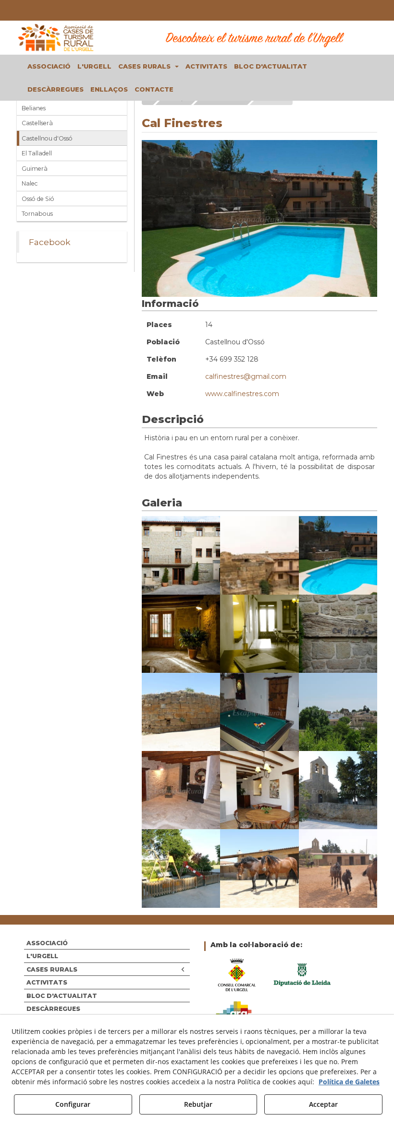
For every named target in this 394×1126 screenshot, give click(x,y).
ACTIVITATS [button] (46, 982)
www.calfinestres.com (242, 393)
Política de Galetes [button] (349, 1081)
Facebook (50, 242)
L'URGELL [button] (42, 956)
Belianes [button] (34, 108)
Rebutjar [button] (198, 1104)
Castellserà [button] (37, 123)
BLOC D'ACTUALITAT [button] (61, 995)
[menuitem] (49, 66)
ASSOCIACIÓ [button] (47, 943)
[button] (56, 38)
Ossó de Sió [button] (38, 198)
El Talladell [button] (37, 153)
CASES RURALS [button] (51, 969)
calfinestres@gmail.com (245, 376)
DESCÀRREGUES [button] (53, 1008)
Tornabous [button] (37, 213)
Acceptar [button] (323, 1104)
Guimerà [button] (35, 168)
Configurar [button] (72, 1104)
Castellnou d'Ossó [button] (47, 138)
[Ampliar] (181, 555)
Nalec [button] (29, 183)
